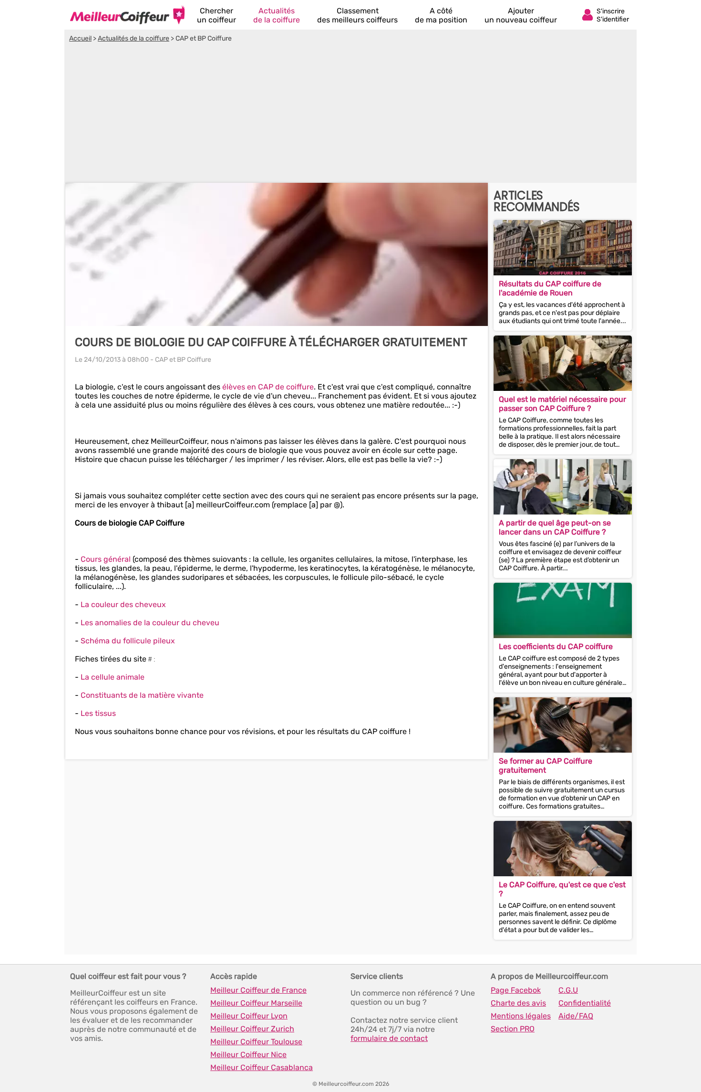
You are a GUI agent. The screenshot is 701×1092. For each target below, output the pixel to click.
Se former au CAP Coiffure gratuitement (545, 765)
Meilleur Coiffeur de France (258, 990)
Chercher (216, 15)
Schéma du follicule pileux (128, 640)
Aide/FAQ (575, 1015)
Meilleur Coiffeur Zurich (252, 1028)
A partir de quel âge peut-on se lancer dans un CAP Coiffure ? (555, 527)
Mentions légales (521, 1015)
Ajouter (521, 15)
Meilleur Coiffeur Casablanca (261, 1067)
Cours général (106, 559)
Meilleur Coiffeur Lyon (249, 1015)
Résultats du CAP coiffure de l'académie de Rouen (550, 288)
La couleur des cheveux (123, 604)
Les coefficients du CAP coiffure (556, 646)
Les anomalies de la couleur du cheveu (150, 622)
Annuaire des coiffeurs (127, 15)
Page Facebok (516, 990)
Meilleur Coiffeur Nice (248, 1054)
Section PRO (513, 1028)
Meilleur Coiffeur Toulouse (256, 1041)
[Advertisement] (350, 114)
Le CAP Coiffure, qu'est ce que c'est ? (562, 889)
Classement (357, 15)
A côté (441, 15)
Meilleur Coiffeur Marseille (256, 1003)
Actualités (276, 15)
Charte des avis (518, 1003)
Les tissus (98, 713)
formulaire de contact (389, 1038)
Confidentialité (584, 1003)
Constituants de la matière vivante (142, 695)
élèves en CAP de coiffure (268, 386)
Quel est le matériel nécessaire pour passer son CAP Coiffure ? (562, 404)
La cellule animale (112, 677)
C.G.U (568, 990)
